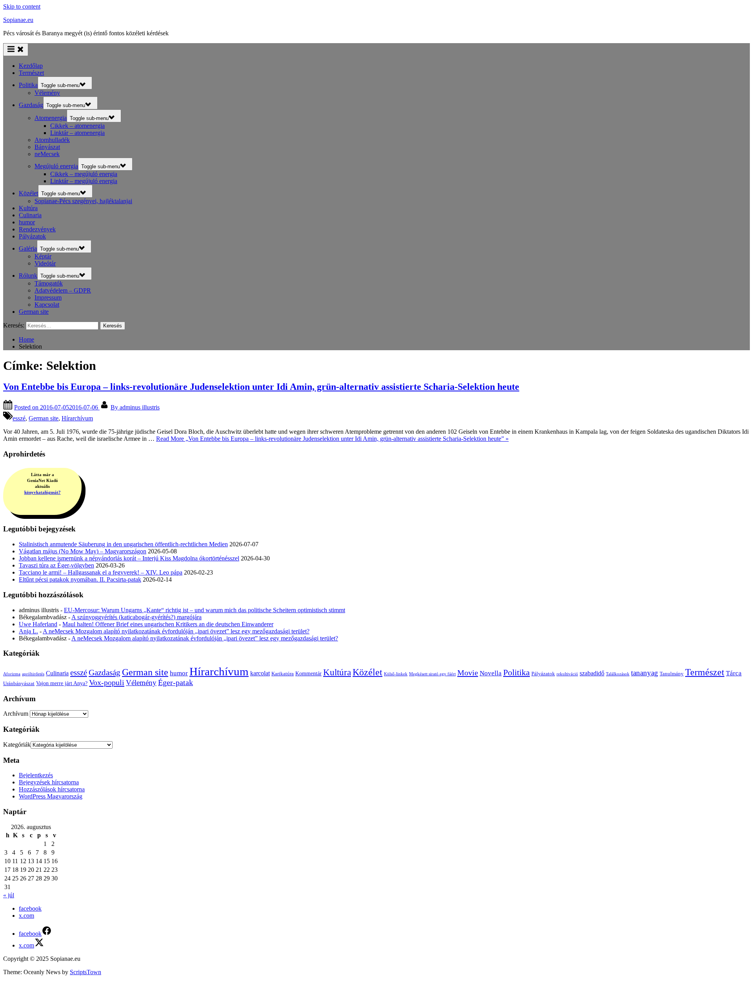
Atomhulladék (52, 139)
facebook (30, 908)
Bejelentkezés (36, 775)
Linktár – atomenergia (77, 132)
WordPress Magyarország (50, 796)
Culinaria (30, 215)
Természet (31, 72)
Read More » (332, 438)
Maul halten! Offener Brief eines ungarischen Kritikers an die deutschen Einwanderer (167, 624)
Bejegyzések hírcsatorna (49, 782)
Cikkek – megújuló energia (83, 174)
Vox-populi (106, 682)
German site (34, 311)
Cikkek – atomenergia (77, 125)
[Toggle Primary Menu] (15, 49)
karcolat (260, 673)
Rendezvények (37, 229)
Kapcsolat (47, 304)
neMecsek (47, 154)
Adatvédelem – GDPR (63, 290)
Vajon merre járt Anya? (61, 683)
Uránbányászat (19, 683)
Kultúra (28, 208)
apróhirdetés (33, 674)
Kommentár (308, 673)
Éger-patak (175, 682)
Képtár (43, 256)
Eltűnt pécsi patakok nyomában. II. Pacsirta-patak (80, 579)
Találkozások (617, 674)
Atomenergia (51, 118)
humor (27, 222)
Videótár (45, 263)
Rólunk (28, 275)
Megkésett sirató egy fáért (432, 674)
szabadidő (592, 673)
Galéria (28, 248)
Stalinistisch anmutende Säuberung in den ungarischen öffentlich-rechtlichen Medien (123, 544)
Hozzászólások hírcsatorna (52, 789)
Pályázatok (32, 236)
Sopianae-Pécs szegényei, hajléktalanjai (83, 201)
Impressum (48, 297)
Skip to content (21, 6)
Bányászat (47, 147)
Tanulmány (672, 673)
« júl (8, 895)
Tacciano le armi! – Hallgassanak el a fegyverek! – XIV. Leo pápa (100, 572)
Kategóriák (17, 744)
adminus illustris (135, 407)
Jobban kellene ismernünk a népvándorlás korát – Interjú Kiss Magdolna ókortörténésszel (129, 558)
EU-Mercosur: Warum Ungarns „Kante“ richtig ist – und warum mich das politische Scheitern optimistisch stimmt (204, 610)
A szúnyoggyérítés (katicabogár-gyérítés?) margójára (136, 617)
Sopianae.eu (18, 19)
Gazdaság (31, 105)
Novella (491, 673)
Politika (28, 85)
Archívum (15, 713)
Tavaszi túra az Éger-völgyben (56, 565)
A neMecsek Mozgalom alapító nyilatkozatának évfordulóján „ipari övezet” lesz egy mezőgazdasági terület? (176, 631)
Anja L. (28, 631)
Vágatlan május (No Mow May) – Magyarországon (82, 551)
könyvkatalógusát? (42, 492)
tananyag (644, 673)
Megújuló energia (56, 166)
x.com (26, 915)
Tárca (734, 673)
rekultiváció (567, 674)
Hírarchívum (77, 418)
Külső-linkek (395, 674)
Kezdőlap (31, 65)
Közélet (28, 193)
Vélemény (47, 92)
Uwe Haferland (38, 624)
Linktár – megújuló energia (83, 181)
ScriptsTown (85, 972)
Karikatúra (282, 673)
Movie (467, 672)
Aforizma (11, 674)
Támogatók (49, 283)
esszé (19, 418)
